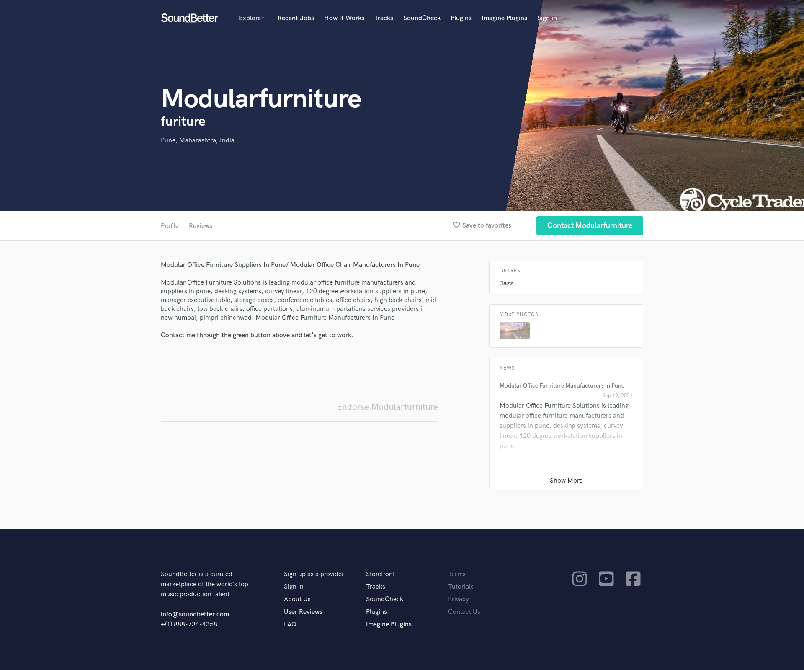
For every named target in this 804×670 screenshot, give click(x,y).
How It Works (344, 18)
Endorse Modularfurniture (387, 407)
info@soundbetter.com (195, 614)
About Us (297, 599)
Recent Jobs (296, 18)
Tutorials (461, 587)
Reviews (200, 226)
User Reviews (303, 612)
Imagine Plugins (504, 18)
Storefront (380, 574)
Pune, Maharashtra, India (197, 141)
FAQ (290, 625)
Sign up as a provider (314, 574)
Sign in (547, 18)
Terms (457, 574)
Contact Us (464, 612)
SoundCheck (422, 18)
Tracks (383, 18)
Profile (170, 226)
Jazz (506, 283)
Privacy (458, 599)
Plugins (461, 18)
